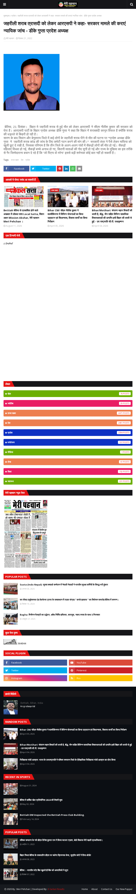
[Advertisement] (68, 351)
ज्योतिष (65, 403)
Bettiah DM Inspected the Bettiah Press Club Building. (52, 815)
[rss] (100, 678)
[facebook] (35, 663)
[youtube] (100, 663)
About (94, 889)
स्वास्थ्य (65, 481)
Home (85, 889)
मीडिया (65, 452)
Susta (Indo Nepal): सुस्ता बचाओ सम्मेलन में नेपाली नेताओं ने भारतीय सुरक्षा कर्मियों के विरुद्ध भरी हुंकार (64, 584)
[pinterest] (100, 670)
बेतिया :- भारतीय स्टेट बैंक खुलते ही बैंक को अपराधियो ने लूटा (44, 870)
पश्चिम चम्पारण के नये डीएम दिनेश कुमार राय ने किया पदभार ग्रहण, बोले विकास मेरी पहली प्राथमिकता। (61, 840)
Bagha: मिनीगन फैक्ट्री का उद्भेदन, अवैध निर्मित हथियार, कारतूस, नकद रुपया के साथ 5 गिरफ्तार (60, 614)
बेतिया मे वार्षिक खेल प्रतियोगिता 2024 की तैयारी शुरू (41, 799)
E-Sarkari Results (56, 889)
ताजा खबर (15, 159)
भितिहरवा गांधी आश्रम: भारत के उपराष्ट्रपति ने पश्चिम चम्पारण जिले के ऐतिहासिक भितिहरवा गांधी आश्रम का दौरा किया (67, 759)
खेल (65, 393)
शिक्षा (65, 471)
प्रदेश (13, 15)
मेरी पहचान (10, 38)
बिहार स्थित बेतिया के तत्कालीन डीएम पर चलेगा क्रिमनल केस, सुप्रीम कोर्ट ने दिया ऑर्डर (55, 855)
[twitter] (35, 670)
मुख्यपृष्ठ (7, 15)
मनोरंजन (65, 442)
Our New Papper (124, 889)
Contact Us (106, 889)
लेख (65, 461)
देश (22, 159)
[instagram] (35, 678)
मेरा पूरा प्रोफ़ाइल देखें (27, 706)
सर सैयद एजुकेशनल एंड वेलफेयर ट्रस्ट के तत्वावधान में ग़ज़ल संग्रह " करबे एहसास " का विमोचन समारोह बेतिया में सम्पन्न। (69, 599)
